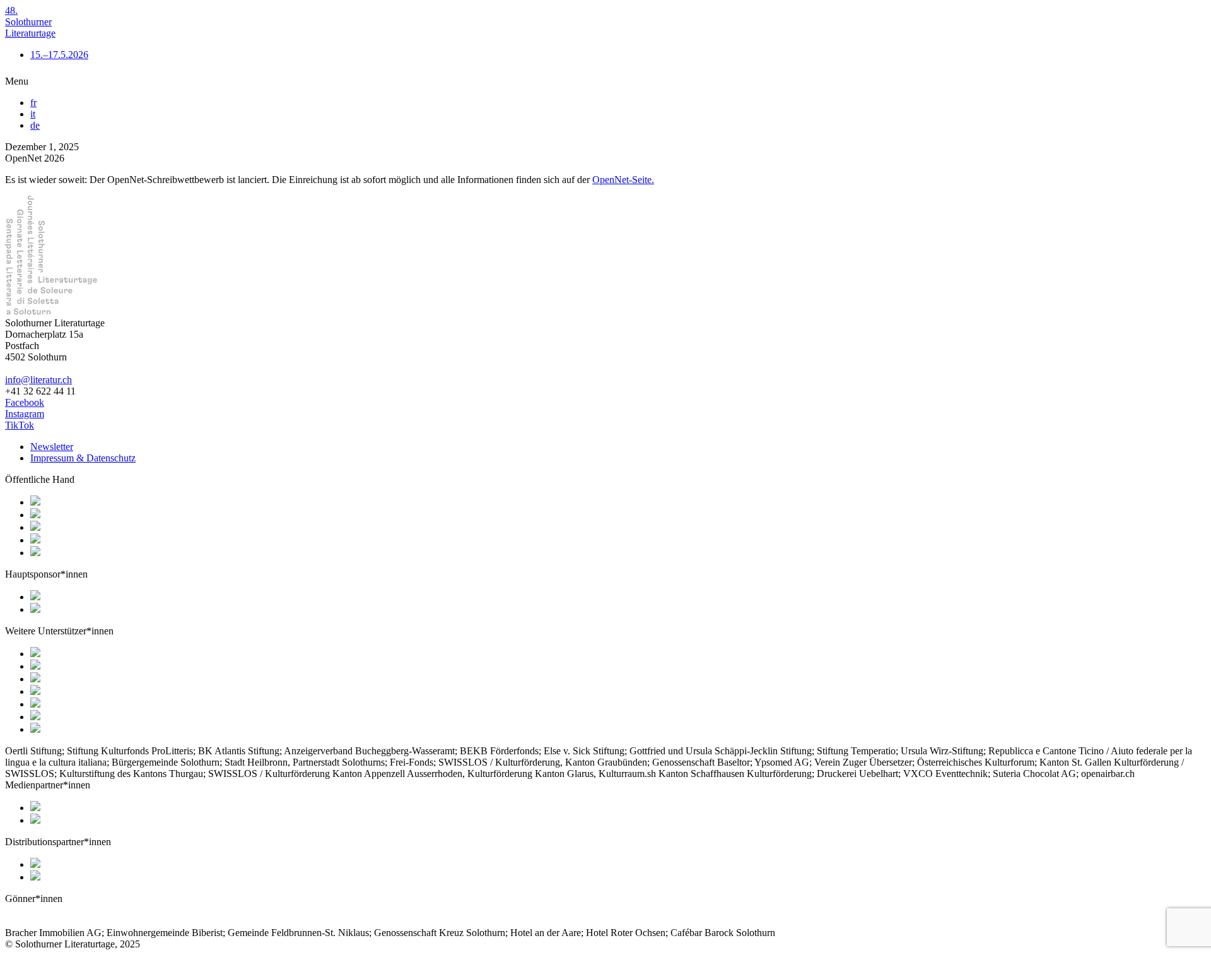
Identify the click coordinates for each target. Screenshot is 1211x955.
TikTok (19, 425)
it (32, 114)
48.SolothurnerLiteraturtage (30, 22)
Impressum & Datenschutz (83, 458)
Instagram (24, 413)
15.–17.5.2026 (59, 54)
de (35, 125)
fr (33, 102)
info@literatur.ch (38, 379)
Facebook (24, 402)
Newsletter (51, 446)
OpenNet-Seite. (623, 179)
